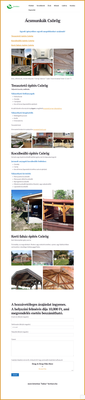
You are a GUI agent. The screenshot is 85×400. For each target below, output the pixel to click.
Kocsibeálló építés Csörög (22, 40)
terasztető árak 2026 (39, 129)
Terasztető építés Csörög (22, 36)
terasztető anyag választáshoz (52, 108)
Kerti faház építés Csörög (22, 45)
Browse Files (42, 369)
